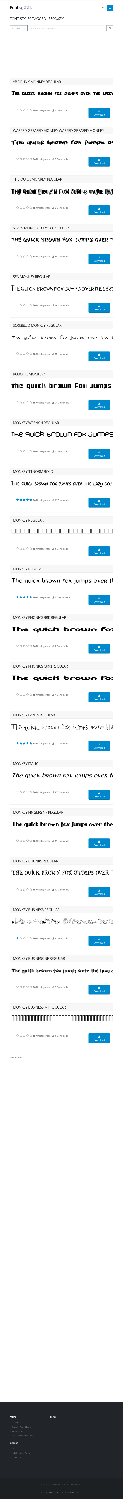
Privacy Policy (68, 1492)
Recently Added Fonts (21, 1427)
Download (99, 114)
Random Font (18, 1431)
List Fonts (16, 1422)
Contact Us (16, 1457)
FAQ (13, 1448)
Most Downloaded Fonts (23, 1435)
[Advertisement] (61, 55)
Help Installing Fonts (21, 1453)
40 (18, 28)
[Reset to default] (109, 28)
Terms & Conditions (51, 1492)
